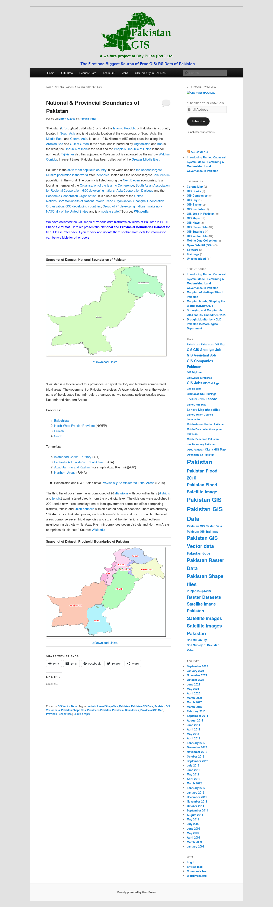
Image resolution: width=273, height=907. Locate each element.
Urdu (64, 128)
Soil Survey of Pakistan (203, 645)
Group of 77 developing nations (124, 206)
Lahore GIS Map (196, 404)
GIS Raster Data (197, 227)
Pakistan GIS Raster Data (204, 526)
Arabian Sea (54, 143)
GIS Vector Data (67, 706)
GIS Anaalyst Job (207, 349)
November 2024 (197, 675)
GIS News (193, 222)
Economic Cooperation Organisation (71, 195)
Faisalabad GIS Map (213, 344)
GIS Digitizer (194, 372)
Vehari (191, 650)
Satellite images (204, 618)
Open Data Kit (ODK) (200, 245)
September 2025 (197, 666)
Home (50, 73)
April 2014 (193, 729)
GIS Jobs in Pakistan (201, 214)
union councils (84, 508)
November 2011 (197, 801)
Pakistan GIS (199, 152)
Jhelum (192, 399)
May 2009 (193, 833)
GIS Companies (197, 195)
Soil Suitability (197, 640)
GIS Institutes (196, 209)
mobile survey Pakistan (201, 444)
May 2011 (193, 819)
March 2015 (194, 707)
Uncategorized (196, 258)
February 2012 (196, 788)
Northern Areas (65, 472)
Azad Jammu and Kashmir (72, 467)
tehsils (56, 498)
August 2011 (195, 815)
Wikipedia (98, 529)
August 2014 (195, 720)
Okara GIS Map (215, 449)
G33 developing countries (83, 206)
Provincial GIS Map (151, 710)
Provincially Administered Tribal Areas (128, 482)
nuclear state (110, 211)
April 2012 (193, 779)
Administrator (88, 118)
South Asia (67, 133)
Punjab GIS (204, 591)
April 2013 (193, 738)
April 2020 (193, 693)
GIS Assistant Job (201, 355)
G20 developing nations (98, 190)
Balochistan (62, 420)
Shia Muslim (161, 174)
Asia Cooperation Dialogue (134, 190)
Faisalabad (193, 344)
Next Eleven (131, 180)
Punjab (59, 431)
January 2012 (195, 792)
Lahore (211, 398)
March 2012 (194, 783)
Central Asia (78, 138)
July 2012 (193, 765)
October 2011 (195, 806)
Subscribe (198, 121)
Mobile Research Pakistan (203, 439)
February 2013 (196, 743)
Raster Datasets (204, 597)
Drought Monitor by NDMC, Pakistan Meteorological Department (204, 323)
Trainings (193, 254)
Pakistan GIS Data (142, 706)
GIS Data (67, 73)
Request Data (87, 73)
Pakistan (124, 706)
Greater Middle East (146, 159)
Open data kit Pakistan (200, 454)
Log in (191, 862)
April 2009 (193, 837)
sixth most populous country (87, 169)
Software (192, 250)
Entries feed (195, 867)
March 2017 (194, 702)
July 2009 (193, 824)
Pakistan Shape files (73, 710)
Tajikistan (67, 154)
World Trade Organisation (114, 200)
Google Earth (194, 388)
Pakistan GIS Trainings (202, 531)
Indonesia (102, 174)
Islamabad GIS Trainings (201, 394)
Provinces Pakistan (99, 710)
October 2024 (195, 680)
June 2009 (193, 828)
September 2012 (197, 761)
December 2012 (197, 747)
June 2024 (193, 684)
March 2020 (194, 698)
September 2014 (197, 716)
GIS (189, 349)
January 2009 (195, 846)
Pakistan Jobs (199, 553)
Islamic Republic (124, 128)
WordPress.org (197, 876)
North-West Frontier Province (74, 425)
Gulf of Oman (79, 143)
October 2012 (195, 756)
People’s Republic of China (132, 148)
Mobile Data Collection (202, 240)
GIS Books (194, 191)
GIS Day (192, 200)
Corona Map (195, 186)
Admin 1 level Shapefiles (103, 706)
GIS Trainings (211, 383)
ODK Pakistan (195, 449)
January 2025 (195, 671)
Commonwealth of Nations (76, 200)
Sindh (58, 436)
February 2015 (196, 711)
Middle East (54, 138)
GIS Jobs (194, 382)
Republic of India (76, 148)
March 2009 (194, 842)
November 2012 (197, 752)
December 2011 (197, 797)
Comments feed (197, 871)
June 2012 (193, 770)
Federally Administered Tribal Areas (79, 462)
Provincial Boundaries (125, 710)
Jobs (125, 73)
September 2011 (197, 810)
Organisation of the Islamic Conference (107, 185)
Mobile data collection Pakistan (205, 424)
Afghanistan (142, 143)
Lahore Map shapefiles (203, 409)
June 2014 (193, 725)
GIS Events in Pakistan (199, 377)
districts (164, 493)
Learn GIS (109, 73)
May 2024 (193, 689)
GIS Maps (193, 218)
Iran (160, 143)
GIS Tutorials (195, 231)
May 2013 (193, 734)
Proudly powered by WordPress (136, 892)
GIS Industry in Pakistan (150, 73)
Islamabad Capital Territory (72, 456)
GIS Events (194, 204)
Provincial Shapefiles (59, 714)
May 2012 (193, 774)
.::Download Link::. (105, 361)
